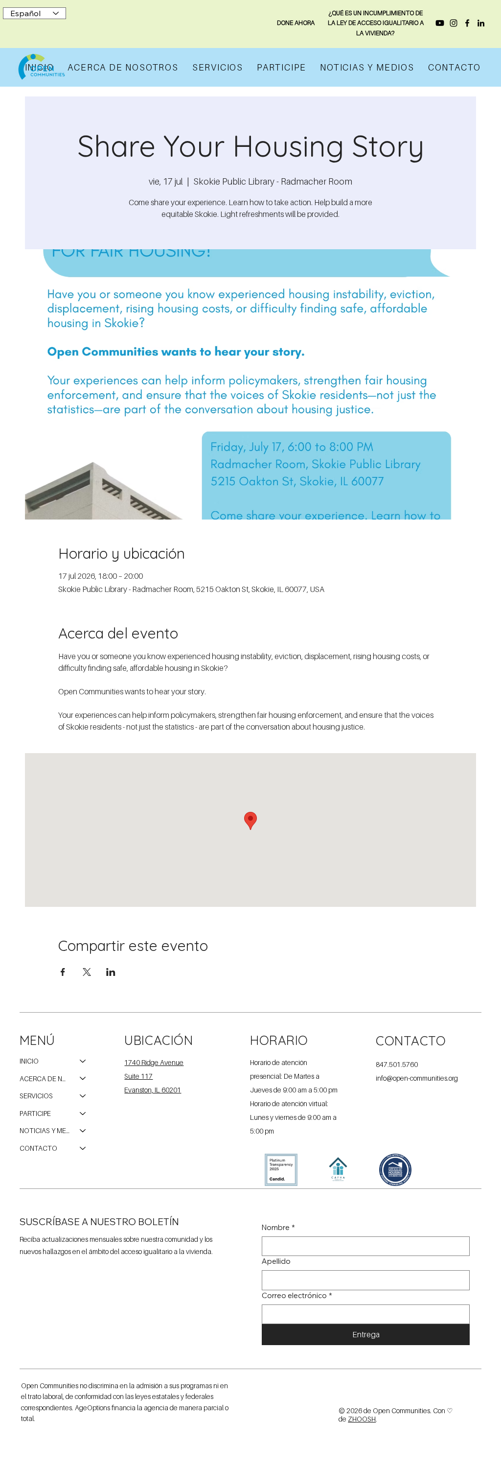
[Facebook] (467, 23)
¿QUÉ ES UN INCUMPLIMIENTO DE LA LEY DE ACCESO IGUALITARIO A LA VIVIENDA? (376, 23)
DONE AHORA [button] (296, 22)
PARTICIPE (35, 1113)
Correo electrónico (297, 1295)
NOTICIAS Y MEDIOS (45, 1130)
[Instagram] (453, 23)
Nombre (278, 1227)
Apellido (276, 1261)
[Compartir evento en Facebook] (63, 972)
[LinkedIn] (481, 23)
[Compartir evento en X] (86, 972)
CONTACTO (38, 1148)
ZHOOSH (362, 1419)
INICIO (29, 1061)
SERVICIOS (36, 1095)
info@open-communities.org (417, 1078)
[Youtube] (440, 23)
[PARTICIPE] (83, 1113)
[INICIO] (83, 1061)
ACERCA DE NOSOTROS (45, 1078)
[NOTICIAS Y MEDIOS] (83, 1130)
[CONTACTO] (83, 1148)
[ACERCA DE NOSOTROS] (83, 1079)
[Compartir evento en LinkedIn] (110, 972)
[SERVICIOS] (83, 1096)
